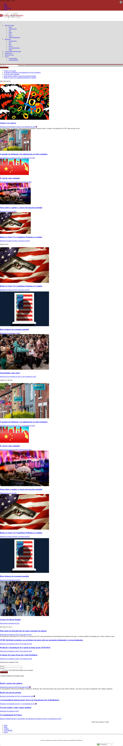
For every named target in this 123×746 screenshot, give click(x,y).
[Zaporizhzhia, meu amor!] (24, 369)
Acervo (7, 56)
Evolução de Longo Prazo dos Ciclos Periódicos (18, 655)
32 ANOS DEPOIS (13, 60)
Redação (2, 127)
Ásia (10, 30)
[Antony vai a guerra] (24, 119)
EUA (10, 34)
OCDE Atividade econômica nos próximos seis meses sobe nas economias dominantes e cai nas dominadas (41, 640)
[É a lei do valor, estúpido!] (14, 174)
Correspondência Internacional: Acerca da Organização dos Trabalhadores (29, 700)
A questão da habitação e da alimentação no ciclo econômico (22, 72)
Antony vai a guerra (10, 71)
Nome (2, 666)
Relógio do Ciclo (9, 55)
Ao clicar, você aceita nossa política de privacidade (17, 670)
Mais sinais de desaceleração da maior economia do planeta (23, 631)
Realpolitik (8, 39)
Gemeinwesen (8, 53)
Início (5, 3)
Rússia (10, 49)
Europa (10, 35)
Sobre (5, 5)
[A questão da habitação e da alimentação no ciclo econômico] (15, 150)
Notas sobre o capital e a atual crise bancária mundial (20, 76)
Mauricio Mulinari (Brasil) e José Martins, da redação (16, 718)
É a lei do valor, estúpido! (11, 74)
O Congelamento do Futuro (11, 715)
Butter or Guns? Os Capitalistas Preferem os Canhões (20, 77)
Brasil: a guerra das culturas (11, 683)
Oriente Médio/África (14, 37)
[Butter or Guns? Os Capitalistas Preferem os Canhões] (15, 233)
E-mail (2, 668)
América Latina (13, 28)
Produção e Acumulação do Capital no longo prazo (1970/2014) (25, 648)
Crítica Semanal (13, 58)
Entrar (5, 10)
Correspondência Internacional (13, 51)
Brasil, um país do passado (10, 693)
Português (103, 744)
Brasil (10, 27)
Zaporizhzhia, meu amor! (10, 373)
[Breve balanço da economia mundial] (24, 326)
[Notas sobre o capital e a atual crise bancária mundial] (15, 204)
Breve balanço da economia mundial (14, 329)
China (10, 32)
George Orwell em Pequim (10, 620)
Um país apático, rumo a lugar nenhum (15, 707)
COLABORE (7, 8)
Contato (6, 6)
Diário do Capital (9, 25)
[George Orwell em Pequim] (24, 616)
